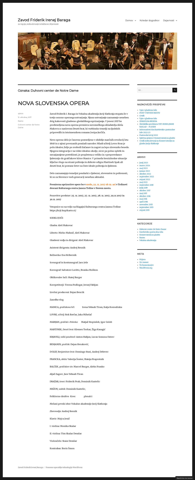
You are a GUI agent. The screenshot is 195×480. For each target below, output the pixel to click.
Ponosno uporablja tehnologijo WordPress (64, 467)
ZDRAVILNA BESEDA (148, 121)
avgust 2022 (144, 179)
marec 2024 (144, 165)
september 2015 (146, 207)
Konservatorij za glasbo (149, 235)
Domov (129, 20)
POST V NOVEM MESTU (149, 113)
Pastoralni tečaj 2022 (148, 135)
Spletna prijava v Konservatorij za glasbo (157, 138)
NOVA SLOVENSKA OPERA (53, 103)
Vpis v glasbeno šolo (148, 110)
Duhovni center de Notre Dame (152, 229)
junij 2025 (143, 163)
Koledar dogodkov (149, 20)
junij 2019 (143, 188)
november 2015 (146, 204)
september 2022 (146, 177)
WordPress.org (145, 268)
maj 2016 (143, 199)
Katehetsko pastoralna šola (151, 232)
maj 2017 (143, 193)
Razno (20, 121)
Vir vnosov (143, 262)
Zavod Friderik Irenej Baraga (44, 20)
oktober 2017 (144, 190)
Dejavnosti (168, 20)
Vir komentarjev (146, 265)
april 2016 (143, 202)
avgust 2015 (144, 210)
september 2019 (146, 185)
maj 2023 (143, 168)
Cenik (141, 116)
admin (20, 113)
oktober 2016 (144, 196)
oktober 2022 (145, 174)
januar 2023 (144, 171)
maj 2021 (143, 182)
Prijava (142, 259)
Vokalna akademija (147, 240)
